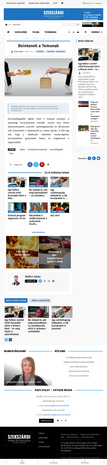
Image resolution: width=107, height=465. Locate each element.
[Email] (40, 281)
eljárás (22, 149)
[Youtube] (78, 32)
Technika (87, 12)
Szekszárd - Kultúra (38, 212)
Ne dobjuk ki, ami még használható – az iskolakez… (38, 192)
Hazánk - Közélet (36, 186)
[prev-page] (6, 339)
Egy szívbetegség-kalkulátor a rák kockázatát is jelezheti (61, 324)
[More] (48, 164)
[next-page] (10, 339)
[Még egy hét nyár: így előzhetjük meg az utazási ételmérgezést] (83, 128)
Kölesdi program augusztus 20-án (16, 217)
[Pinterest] (42, 164)
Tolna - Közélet (57, 212)
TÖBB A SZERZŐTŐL (40, 300)
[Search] (77, 25)
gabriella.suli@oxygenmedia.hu (57, 415)
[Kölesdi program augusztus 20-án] (17, 207)
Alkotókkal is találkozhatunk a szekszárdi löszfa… (38, 219)
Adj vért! (55, 215)
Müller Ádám (33, 276)
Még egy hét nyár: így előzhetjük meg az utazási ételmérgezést (95, 133)
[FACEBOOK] (62, 420)
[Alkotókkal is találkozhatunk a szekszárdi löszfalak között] (38, 207)
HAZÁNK (35, 39)
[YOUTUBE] (58, 420)
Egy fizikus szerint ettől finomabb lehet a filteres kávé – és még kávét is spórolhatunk (92, 19)
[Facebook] (69, 32)
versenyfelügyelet (56, 149)
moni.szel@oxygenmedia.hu (56, 406)
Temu (11, 153)
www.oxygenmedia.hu (79, 376)
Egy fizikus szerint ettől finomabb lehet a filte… (17, 194)
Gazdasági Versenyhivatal (37, 149)
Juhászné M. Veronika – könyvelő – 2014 (24, 382)
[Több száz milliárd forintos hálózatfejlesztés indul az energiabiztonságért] (83, 104)
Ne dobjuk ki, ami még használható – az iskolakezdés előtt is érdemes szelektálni (38, 326)
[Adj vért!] (59, 207)
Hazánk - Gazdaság (56, 52)
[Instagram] (74, 32)
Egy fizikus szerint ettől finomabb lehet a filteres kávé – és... (89, 66)
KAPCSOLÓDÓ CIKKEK (16, 300)
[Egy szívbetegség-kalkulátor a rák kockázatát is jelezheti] (59, 182)
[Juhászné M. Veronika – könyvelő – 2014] (28, 371)
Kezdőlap (25, 39)
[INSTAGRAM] (65, 420)
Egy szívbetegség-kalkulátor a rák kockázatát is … (58, 194)
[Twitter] (36, 164)
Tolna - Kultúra (15, 212)
